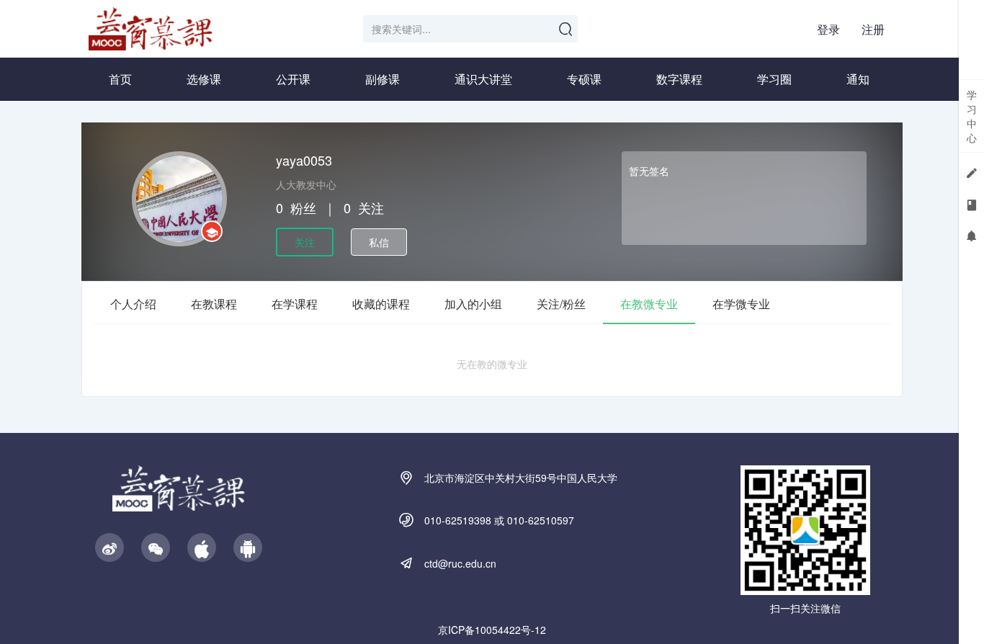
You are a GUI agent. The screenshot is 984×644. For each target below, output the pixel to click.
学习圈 (774, 79)
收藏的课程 (381, 303)
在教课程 (214, 303)
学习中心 (972, 116)
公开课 (293, 79)
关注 (305, 242)
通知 (857, 79)
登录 (828, 29)
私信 (379, 242)
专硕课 (584, 79)
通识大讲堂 (483, 79)
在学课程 (295, 303)
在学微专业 (741, 303)
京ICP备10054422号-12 (492, 629)
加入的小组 (473, 303)
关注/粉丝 (561, 303)
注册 (873, 29)
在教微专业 (649, 303)
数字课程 (679, 79)
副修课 (382, 79)
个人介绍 (133, 303)
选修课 (204, 79)
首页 (120, 79)
